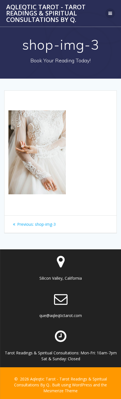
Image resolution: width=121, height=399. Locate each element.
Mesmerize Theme (60, 390)
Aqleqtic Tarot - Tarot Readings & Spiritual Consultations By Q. (46, 13)
